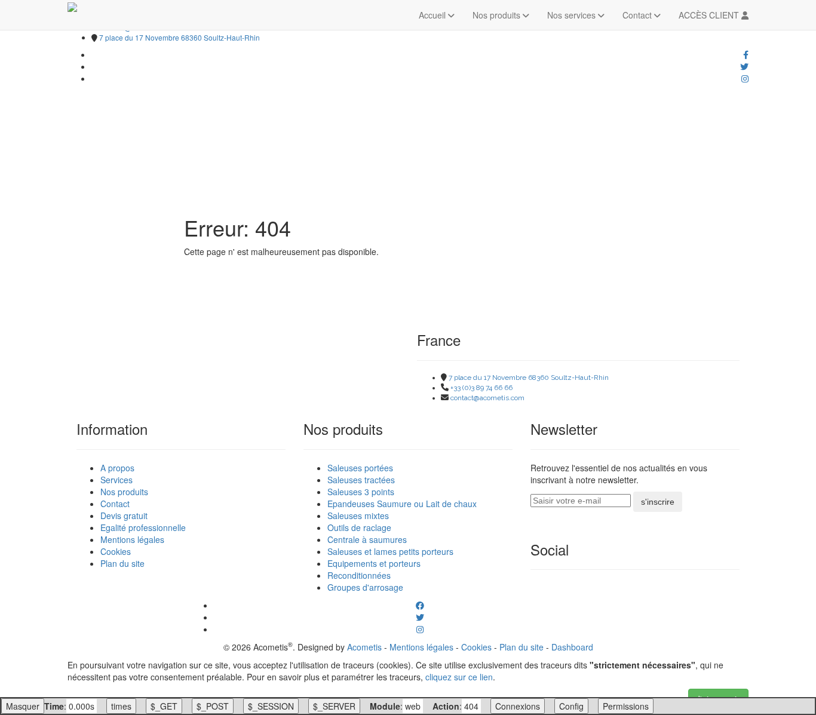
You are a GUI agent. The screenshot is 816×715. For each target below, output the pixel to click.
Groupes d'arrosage (365, 587)
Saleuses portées (360, 468)
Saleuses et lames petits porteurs (390, 551)
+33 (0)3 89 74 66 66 (481, 387)
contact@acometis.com (487, 398)
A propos (117, 468)
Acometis (364, 647)
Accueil (433, 15)
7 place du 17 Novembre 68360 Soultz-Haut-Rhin (179, 37)
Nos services (572, 15)
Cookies (115, 551)
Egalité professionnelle (143, 527)
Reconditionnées (359, 575)
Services (116, 480)
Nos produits (498, 15)
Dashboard (572, 647)
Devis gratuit (124, 515)
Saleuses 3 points (360, 492)
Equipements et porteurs (374, 563)
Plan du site (122, 563)
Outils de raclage (359, 527)
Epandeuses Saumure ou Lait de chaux (402, 504)
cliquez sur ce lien (459, 677)
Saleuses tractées (361, 480)
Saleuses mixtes (358, 515)
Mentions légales (132, 539)
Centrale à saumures (367, 539)
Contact (638, 15)
